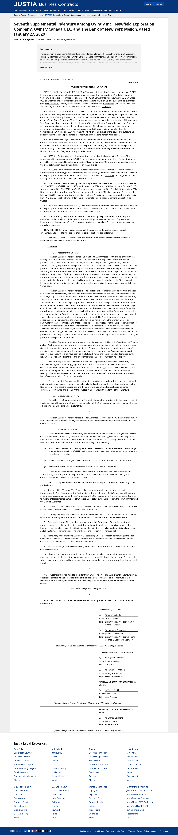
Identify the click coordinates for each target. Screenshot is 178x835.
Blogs (129, 772)
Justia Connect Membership (139, 790)
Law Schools (68, 10)
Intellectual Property (98, 764)
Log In (148, 4)
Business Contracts (35, 15)
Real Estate (94, 772)
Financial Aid (132, 760)
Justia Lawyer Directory (137, 794)
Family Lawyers (21, 772)
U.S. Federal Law (22, 786)
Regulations (19, 798)
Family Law (56, 772)
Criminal (55, 756)
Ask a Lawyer (35, 10)
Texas (54, 813)
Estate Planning (58, 768)
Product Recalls (96, 802)
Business (93, 749)
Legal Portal (99, 831)
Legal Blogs (94, 794)
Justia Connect (86, 831)
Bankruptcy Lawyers (23, 752)
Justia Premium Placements (139, 798)
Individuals (57, 749)
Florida (54, 806)
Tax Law (93, 776)
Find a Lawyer (20, 10)
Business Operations (98, 756)
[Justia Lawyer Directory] (50, 831)
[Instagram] (36, 831)
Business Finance (43, 39)
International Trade (98, 768)
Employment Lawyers (23, 764)
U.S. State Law (59, 786)
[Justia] (25, 4)
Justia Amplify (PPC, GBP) (138, 806)
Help (118, 831)
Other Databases (98, 786)
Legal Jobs (93, 790)
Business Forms (96, 798)
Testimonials (132, 813)
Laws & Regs (83, 10)
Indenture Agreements (64, 39)
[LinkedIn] (25, 831)
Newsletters (96, 10)
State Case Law (58, 798)
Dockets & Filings (21, 813)
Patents (92, 806)
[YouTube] (28, 831)
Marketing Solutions (113, 10)
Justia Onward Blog (135, 810)
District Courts (20, 810)
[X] (46, 831)
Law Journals (132, 768)
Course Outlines (134, 764)
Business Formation (98, 752)
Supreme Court (21, 802)
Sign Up (158, 4)
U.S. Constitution (21, 790)
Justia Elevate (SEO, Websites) (140, 802)
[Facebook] (32, 831)
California (55, 802)
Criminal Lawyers (21, 760)
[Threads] (39, 831)
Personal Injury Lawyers (25, 776)
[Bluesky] (43, 831)
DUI (53, 764)
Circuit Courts (20, 806)
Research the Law (52, 10)
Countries (93, 813)
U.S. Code (18, 794)
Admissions (132, 756)
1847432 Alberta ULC (53, 15)
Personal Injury (58, 776)
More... (17, 780)
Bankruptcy (56, 752)
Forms (23, 15)
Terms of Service (128, 831)
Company (110, 831)
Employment (94, 760)
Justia (16, 15)
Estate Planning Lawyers (25, 768)
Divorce (54, 760)
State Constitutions (60, 790)
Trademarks (94, 810)
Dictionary (131, 752)
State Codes (56, 794)
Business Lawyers (22, 756)
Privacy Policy (143, 831)
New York (55, 810)
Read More (45, 67)
